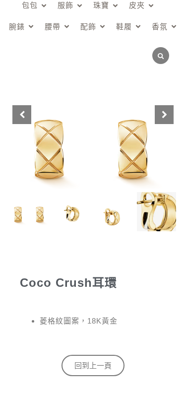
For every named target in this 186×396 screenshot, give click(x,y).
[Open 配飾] (102, 27)
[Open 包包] (44, 5)
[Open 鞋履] (138, 27)
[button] (164, 114)
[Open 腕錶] (31, 27)
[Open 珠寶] (115, 5)
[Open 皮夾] (151, 5)
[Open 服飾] (79, 5)
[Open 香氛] (174, 27)
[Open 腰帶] (66, 27)
